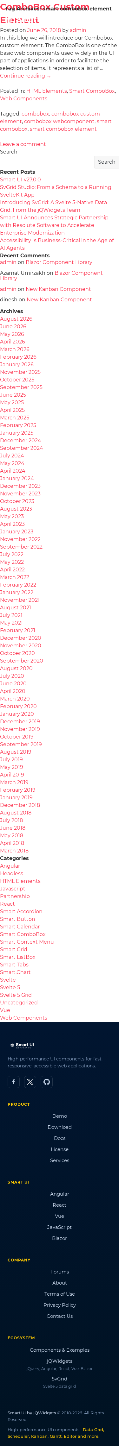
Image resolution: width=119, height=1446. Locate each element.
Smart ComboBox (92, 91)
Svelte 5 (10, 987)
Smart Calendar (20, 927)
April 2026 (12, 342)
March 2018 (14, 851)
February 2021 (17, 630)
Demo (59, 1116)
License (60, 1149)
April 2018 (12, 843)
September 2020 (21, 661)
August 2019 (15, 752)
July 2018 (11, 820)
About (59, 1283)
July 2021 (11, 615)
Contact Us (60, 1316)
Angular (10, 866)
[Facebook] (14, 1082)
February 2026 (18, 357)
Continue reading (25, 76)
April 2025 (12, 410)
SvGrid (59, 1379)
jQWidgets (59, 1361)
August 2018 (15, 813)
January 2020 (17, 714)
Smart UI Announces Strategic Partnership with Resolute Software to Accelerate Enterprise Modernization (54, 225)
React (7, 904)
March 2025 (14, 418)
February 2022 (18, 585)
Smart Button (17, 919)
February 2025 (18, 425)
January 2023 (16, 532)
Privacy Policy (59, 1305)
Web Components (23, 99)
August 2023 (16, 509)
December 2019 (20, 722)
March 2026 (15, 349)
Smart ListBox (18, 957)
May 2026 (12, 334)
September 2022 (21, 547)
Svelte (8, 980)
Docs (59, 1138)
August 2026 (16, 319)
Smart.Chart (15, 972)
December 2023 (20, 486)
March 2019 (14, 782)
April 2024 (12, 471)
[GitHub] (47, 1082)
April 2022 (12, 570)
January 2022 (16, 592)
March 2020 (15, 699)
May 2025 (12, 402)
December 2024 (20, 440)
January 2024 (17, 478)
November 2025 (20, 372)
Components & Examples (59, 1350)
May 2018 (11, 836)
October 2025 (17, 380)
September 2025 (21, 387)
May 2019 (11, 767)
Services (59, 1160)
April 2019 (12, 775)
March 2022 (14, 577)
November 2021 (20, 600)
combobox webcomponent (59, 121)
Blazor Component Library (59, 262)
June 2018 (12, 828)
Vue (5, 1010)
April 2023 (12, 524)
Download (60, 1127)
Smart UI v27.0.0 (20, 180)
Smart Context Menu (27, 942)
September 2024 (21, 448)
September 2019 (21, 744)
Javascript (12, 889)
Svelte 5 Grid (16, 995)
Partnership (15, 896)
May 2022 (12, 562)
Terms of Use (59, 1294)
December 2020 (20, 638)
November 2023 (20, 494)
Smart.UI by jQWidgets (32, 1412)
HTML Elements (46, 91)
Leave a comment (23, 144)
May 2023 (12, 516)
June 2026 (13, 327)
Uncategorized (19, 1003)
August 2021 (15, 608)
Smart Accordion (21, 911)
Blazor (59, 1238)
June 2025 (13, 395)
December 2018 (20, 805)
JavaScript (59, 1227)
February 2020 (18, 706)
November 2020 (20, 646)
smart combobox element (63, 129)
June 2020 (13, 684)
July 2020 (12, 676)
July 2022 (11, 554)
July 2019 (11, 760)
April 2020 (12, 691)
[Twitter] (30, 1082)
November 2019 (20, 729)
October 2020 (17, 653)
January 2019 (16, 798)
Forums (59, 1272)
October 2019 (17, 737)
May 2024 (12, 463)
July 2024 (12, 456)
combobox (35, 114)
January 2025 (16, 433)
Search (8, 152)
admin (8, 262)
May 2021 (11, 623)
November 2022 (20, 539)
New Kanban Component (58, 289)
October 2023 (17, 501)
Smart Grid (13, 949)
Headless (11, 874)
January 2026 (17, 365)
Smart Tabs (14, 965)
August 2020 (16, 668)
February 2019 (18, 790)
